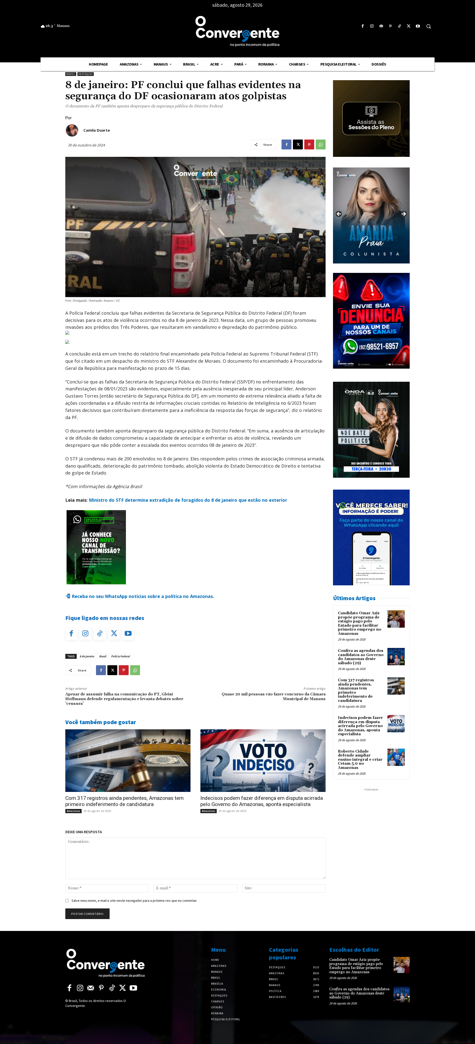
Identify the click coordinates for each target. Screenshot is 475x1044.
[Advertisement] (371, 823)
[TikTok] (399, 26)
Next (403, 214)
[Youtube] (418, 26)
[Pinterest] (390, 26)
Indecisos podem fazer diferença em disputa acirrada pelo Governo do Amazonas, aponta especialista (261, 801)
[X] (408, 26)
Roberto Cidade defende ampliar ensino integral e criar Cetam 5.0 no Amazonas (360, 759)
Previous (339, 214)
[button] (428, 26)
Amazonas (73, 811)
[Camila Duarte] (72, 130)
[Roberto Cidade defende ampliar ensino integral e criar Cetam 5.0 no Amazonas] (396, 757)
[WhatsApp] (321, 144)
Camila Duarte (96, 130)
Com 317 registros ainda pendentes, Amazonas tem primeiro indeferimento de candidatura (124, 801)
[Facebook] (362, 26)
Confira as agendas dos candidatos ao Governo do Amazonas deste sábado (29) (360, 656)
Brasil (70, 74)
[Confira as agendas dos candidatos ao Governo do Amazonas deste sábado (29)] (396, 656)
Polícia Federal (120, 656)
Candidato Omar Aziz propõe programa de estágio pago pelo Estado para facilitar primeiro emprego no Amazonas (359, 623)
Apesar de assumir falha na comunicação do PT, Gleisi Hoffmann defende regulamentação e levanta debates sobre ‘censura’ (124, 699)
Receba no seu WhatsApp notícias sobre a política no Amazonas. (142, 596)
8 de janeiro (87, 656)
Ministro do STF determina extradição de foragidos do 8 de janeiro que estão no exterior (188, 500)
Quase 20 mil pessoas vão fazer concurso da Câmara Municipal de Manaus (274, 696)
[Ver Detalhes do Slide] (371, 215)
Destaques (85, 74)
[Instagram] (372, 26)
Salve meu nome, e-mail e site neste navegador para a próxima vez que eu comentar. (134, 900)
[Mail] (381, 26)
